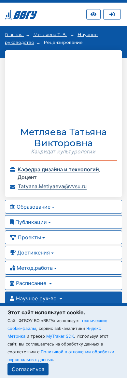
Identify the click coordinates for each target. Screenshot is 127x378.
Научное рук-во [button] (36, 298)
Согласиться (28, 369)
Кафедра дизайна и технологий (58, 169)
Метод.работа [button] (34, 268)
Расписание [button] (31, 283)
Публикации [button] (30, 222)
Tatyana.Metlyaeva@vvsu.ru (52, 186)
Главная (14, 34)
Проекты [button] (28, 237)
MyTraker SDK (60, 336)
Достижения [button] (33, 252)
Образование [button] (32, 206)
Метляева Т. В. (50, 34)
